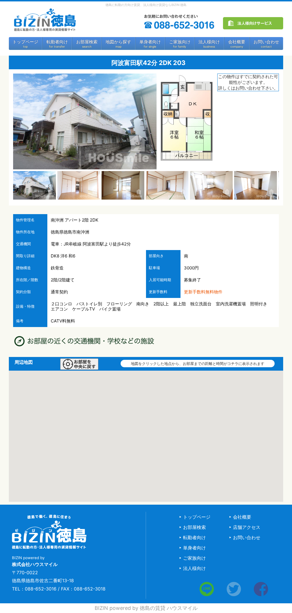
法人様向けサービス (253, 23)
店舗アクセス (246, 527)
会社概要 (236, 41)
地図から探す (118, 41)
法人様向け (209, 41)
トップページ (25, 41)
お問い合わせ (266, 41)
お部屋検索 (87, 41)
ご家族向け (179, 41)
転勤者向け (57, 41)
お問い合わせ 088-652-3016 (179, 22)
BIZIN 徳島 (44, 19)
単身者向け (150, 41)
